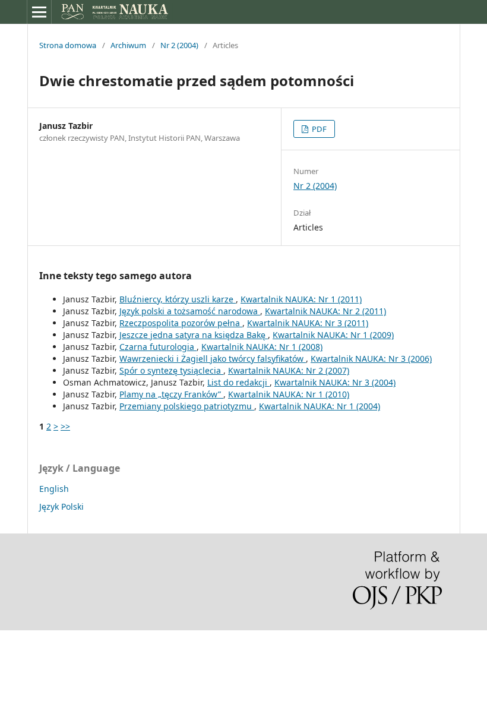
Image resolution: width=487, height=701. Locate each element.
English (54, 488)
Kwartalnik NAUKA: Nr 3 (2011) (307, 323)
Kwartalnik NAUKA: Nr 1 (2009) (333, 334)
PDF (318, 129)
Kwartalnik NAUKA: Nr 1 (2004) (319, 406)
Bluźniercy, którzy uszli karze (177, 299)
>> (65, 426)
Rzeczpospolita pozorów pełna (180, 323)
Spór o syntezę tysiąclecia (171, 370)
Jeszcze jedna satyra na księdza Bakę (193, 334)
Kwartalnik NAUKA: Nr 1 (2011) (301, 299)
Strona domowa (67, 45)
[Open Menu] (39, 12)
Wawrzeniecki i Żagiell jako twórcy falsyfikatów (212, 358)
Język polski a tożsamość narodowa (189, 311)
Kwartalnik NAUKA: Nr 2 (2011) (325, 311)
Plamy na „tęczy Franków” (171, 394)
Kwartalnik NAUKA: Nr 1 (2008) (261, 346)
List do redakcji (238, 382)
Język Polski (61, 506)
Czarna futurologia (158, 346)
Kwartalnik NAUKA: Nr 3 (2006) (371, 358)
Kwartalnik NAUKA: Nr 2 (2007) (288, 370)
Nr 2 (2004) (179, 45)
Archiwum (128, 45)
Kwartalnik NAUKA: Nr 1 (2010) (288, 394)
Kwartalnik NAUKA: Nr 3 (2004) (335, 382)
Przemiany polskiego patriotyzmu (186, 406)
